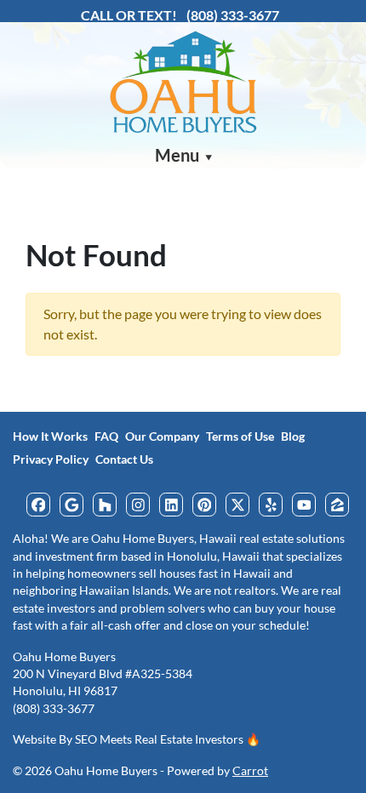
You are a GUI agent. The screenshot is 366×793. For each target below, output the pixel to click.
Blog (293, 436)
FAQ (106, 436)
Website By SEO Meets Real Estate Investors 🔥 (136, 739)
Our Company (162, 436)
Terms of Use (240, 436)
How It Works (50, 436)
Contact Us (124, 459)
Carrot (250, 771)
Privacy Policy (51, 459)
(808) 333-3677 (232, 15)
